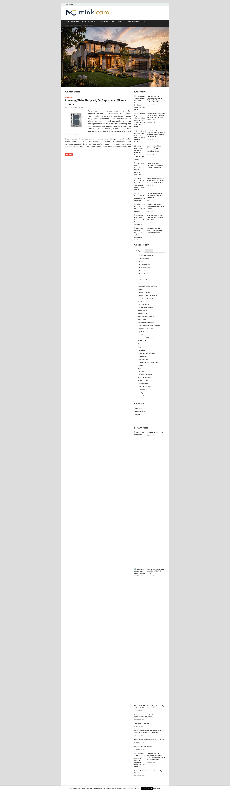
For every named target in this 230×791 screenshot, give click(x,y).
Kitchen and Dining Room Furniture (149, 325)
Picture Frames (69, 97)
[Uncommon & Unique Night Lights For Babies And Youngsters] (140, 569)
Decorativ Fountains (144, 292)
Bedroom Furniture (144, 277)
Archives (149, 251)
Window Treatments (144, 396)
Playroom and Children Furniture (148, 362)
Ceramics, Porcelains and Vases (147, 286)
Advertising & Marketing (145, 255)
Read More (68, 154)
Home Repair (142, 319)
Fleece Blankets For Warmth (143, 746)
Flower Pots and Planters (145, 307)
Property (140, 365)
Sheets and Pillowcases (144, 377)
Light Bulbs (141, 332)
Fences (140, 301)
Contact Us (138, 408)
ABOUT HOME (88, 25)
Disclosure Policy (140, 411)
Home (68, 21)
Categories (139, 251)
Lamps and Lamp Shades (145, 328)
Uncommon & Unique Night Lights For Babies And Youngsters (155, 571)
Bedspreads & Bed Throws (155, 432)
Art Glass (140, 261)
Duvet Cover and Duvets (145, 298)
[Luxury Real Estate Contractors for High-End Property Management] (140, 163)
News (139, 347)
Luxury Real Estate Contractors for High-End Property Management (155, 165)
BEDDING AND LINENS (89, 21)
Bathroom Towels (143, 274)
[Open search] (164, 22)
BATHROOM (75, 21)
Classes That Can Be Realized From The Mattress (149, 739)
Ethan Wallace (79, 107)
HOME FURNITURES (118, 21)
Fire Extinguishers (143, 304)
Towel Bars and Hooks (144, 386)
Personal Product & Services (146, 353)
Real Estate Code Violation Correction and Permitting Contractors (155, 217)
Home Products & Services (146, 316)
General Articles (142, 310)
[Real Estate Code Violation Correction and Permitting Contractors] (140, 215)
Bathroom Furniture (144, 271)
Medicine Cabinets (143, 341)
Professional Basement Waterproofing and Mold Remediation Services (154, 230)
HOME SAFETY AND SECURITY (137, 21)
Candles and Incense (144, 283)
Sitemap (137, 414)
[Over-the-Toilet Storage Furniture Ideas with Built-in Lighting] (140, 204)
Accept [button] (143, 788)
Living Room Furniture (145, 335)
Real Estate (141, 371)
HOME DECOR (103, 21)
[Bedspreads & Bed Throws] (140, 432)
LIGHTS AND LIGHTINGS (73, 25)
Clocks (140, 289)
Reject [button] (150, 788)
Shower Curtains (143, 380)
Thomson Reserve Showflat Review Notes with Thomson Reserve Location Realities (155, 180)
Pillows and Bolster (143, 359)
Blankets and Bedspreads (145, 280)
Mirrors (140, 344)
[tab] (139, 251)
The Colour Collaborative (142, 723)
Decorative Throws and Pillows (147, 295)
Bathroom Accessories (144, 267)
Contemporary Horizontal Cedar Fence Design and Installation (155, 195)
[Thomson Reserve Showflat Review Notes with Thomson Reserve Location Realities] (140, 178)
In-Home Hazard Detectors (146, 322)
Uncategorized (142, 389)
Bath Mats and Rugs (144, 264)
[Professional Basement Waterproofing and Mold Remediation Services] (140, 228)
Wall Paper (141, 393)
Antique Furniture (143, 258)
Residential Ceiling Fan (145, 374)
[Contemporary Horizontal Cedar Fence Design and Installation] (140, 194)
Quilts (139, 368)
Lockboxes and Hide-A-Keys (146, 338)
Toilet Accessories (143, 383)
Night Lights (141, 350)
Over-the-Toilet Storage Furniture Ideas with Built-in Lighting (156, 206)
